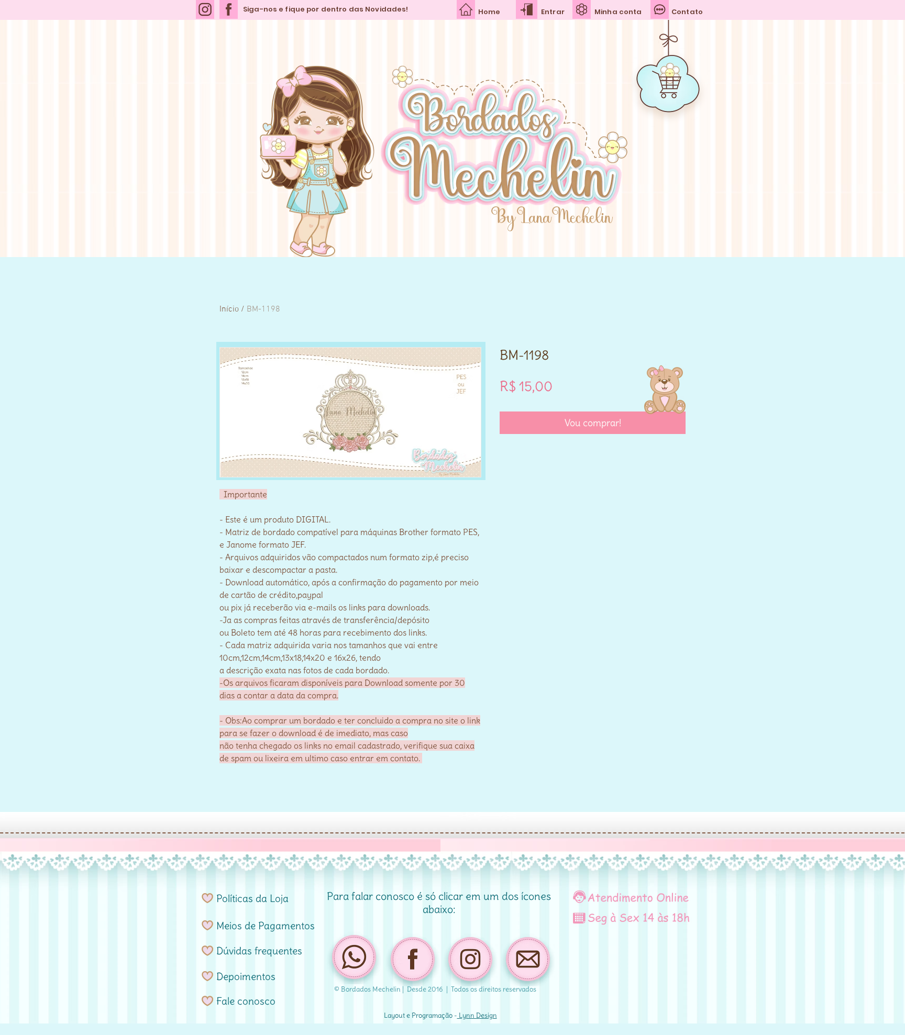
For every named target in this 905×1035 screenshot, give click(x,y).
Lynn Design (477, 1015)
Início (229, 309)
